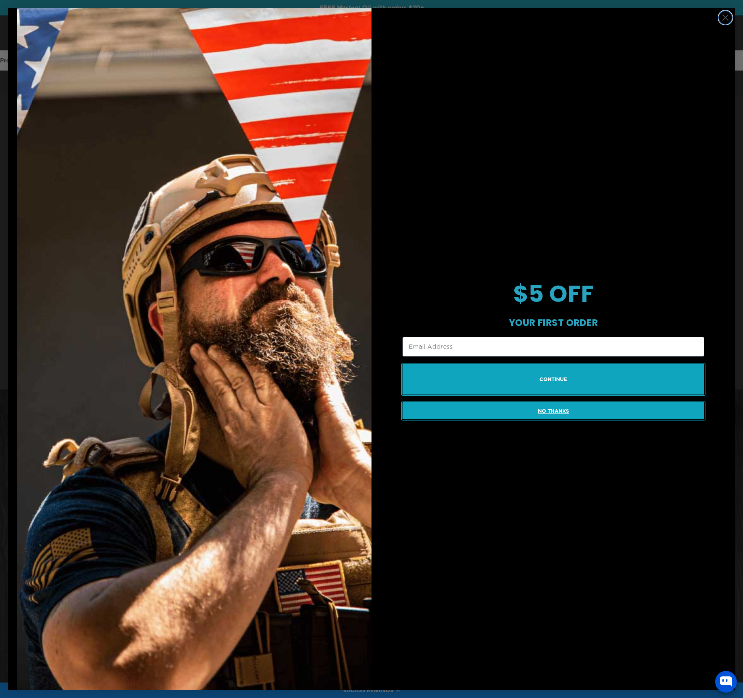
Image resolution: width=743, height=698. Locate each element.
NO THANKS (553, 411)
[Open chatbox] (726, 682)
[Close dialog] (725, 17)
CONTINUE (553, 379)
